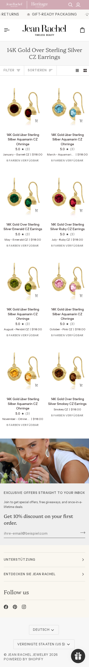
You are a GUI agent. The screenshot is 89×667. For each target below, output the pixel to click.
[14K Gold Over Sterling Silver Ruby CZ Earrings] (67, 193)
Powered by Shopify (23, 659)
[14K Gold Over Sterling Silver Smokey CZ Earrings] (67, 368)
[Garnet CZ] (5, 161)
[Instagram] (24, 607)
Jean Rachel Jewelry (28, 655)
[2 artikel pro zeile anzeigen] (85, 70)
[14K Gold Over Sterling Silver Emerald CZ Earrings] (22, 193)
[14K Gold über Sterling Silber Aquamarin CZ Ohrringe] (22, 104)
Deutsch (41, 629)
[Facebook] (6, 607)
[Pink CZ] (42, 161)
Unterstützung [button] (19, 559)
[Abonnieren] (81, 532)
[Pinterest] (15, 607)
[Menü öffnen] (11, 30)
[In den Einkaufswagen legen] (36, 121)
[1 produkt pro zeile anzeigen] (77, 70)
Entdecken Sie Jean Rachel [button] (30, 574)
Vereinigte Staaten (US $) (41, 644)
